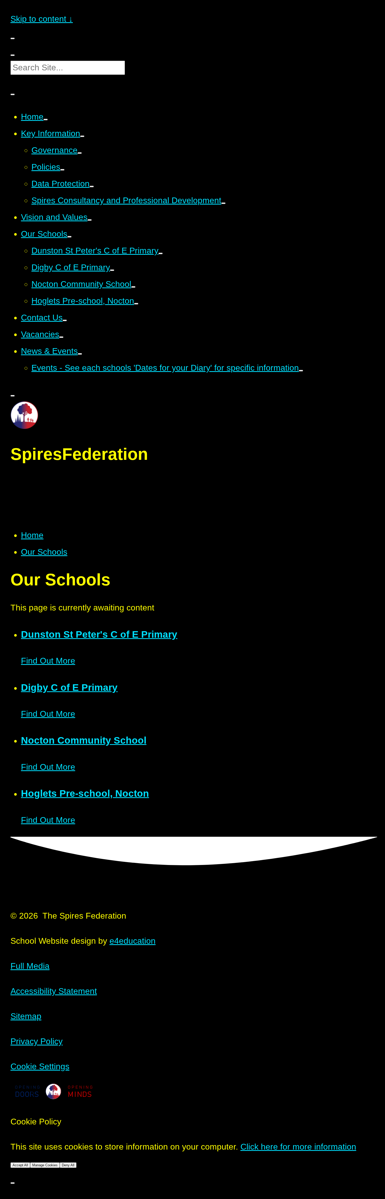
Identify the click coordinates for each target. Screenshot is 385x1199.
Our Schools (44, 552)
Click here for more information (298, 1146)
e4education (132, 941)
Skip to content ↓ (41, 19)
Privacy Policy (36, 1041)
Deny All (68, 1165)
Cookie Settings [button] (39, 1066)
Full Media (30, 966)
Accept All (20, 1165)
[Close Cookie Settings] (12, 1183)
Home (32, 535)
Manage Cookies (45, 1165)
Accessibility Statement (53, 991)
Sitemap (25, 1016)
